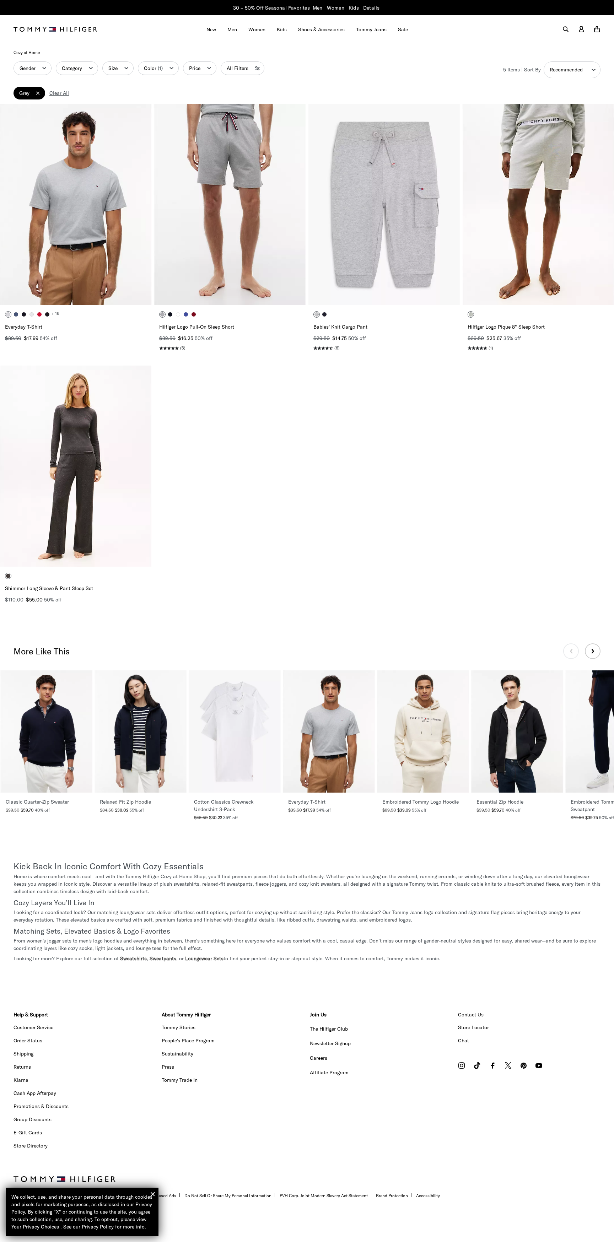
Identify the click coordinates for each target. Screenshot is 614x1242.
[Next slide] (592, 651)
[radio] (8, 314)
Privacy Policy (98, 1227)
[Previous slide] (571, 651)
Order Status (28, 1040)
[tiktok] (477, 1066)
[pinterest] (523, 1066)
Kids (354, 8)
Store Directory (31, 1146)
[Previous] (10, 204)
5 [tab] (97, 294)
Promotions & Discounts (41, 1106)
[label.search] (565, 29)
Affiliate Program (329, 1072)
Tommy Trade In (180, 1080)
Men (318, 8)
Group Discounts (33, 1119)
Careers (318, 1058)
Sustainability (177, 1054)
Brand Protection (392, 1195)
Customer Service (33, 1027)
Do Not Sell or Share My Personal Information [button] (227, 1195)
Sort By (532, 69)
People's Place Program (188, 1040)
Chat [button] (463, 1040)
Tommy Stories (178, 1027)
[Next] (140, 204)
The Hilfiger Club (329, 1029)
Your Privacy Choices (35, 1227)
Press (168, 1067)
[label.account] (581, 29)
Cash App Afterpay (35, 1093)
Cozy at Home (27, 52)
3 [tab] (75, 294)
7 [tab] (107, 555)
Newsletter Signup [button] (330, 1043)
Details (371, 8)
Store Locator (473, 1027)
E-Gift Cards (28, 1132)
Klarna (21, 1080)
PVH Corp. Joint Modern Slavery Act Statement (324, 1195)
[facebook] (492, 1066)
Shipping (23, 1054)
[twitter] (508, 1066)
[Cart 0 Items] (596, 29)
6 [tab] (97, 555)
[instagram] (461, 1066)
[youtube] (538, 1066)
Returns (22, 1067)
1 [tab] (54, 294)
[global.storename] (55, 29)
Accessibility (428, 1195)
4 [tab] (86, 294)
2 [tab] (65, 294)
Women (335, 8)
